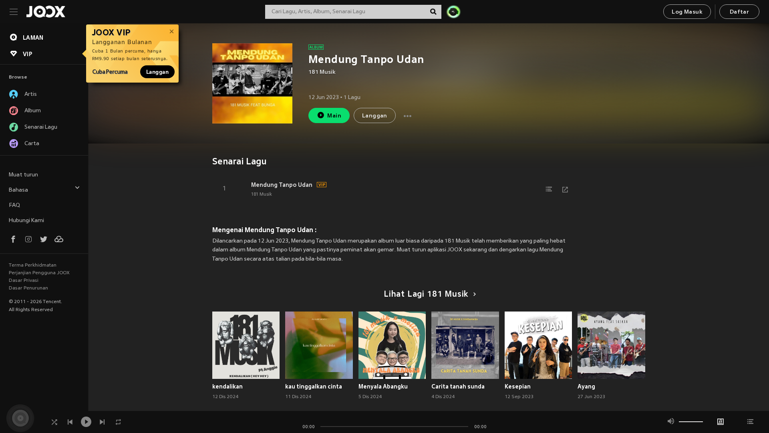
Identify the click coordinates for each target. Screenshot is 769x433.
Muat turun (23, 175)
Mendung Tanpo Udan (281, 185)
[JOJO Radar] (453, 12)
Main (334, 116)
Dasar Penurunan (28, 288)
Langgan (157, 72)
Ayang (586, 386)
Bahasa (18, 190)
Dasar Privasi (23, 280)
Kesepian (518, 386)
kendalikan (227, 386)
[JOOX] (46, 12)
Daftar (739, 12)
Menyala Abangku (383, 386)
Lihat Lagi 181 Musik (426, 294)
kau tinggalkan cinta (313, 386)
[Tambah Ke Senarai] (549, 189)
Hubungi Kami (26, 221)
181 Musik (322, 72)
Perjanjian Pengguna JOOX (39, 273)
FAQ (14, 205)
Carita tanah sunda (458, 386)
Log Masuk (687, 12)
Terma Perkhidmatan (32, 265)
